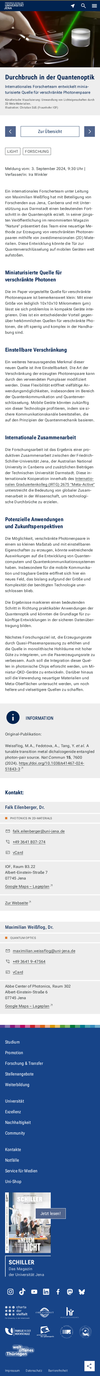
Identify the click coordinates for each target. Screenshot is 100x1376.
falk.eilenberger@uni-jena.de (39, 831)
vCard (18, 852)
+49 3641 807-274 (29, 842)
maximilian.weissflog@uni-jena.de (44, 951)
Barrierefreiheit (58, 1370)
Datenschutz (34, 1370)
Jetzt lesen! (51, 1213)
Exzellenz (13, 1111)
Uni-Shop (13, 1181)
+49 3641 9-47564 (29, 961)
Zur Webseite (18, 902)
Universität (14, 1101)
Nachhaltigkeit (18, 1122)
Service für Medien (21, 1170)
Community (15, 1133)
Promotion (14, 1052)
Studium (12, 1041)
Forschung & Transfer (24, 1063)
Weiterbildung (17, 1084)
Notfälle (12, 1160)
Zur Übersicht (50, 131)
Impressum (12, 1370)
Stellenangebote (19, 1073)
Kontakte (13, 1149)
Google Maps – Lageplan (29, 886)
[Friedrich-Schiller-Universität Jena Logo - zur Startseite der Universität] (14, 5)
